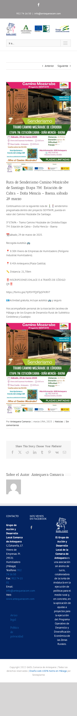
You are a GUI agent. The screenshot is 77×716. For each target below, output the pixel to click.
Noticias (59, 421)
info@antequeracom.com (47, 13)
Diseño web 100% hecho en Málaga (48, 670)
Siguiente (62, 66)
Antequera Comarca (20, 421)
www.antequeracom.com (20, 599)
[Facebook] (31, 527)
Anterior (49, 66)
